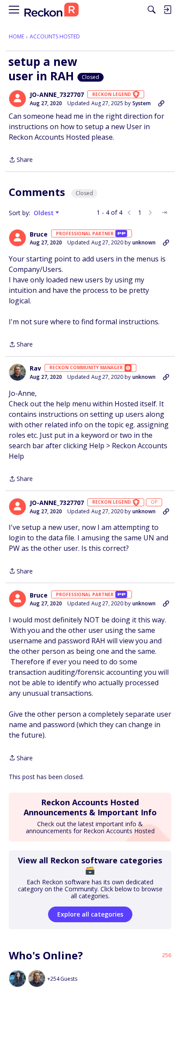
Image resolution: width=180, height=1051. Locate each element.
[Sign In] (167, 9)
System (141, 103)
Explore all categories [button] (90, 914)
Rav (35, 368)
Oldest (44, 213)
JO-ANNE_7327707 (57, 95)
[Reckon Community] (51, 10)
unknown (144, 242)
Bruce (39, 234)
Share (21, 160)
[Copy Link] (161, 103)
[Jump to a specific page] (164, 213)
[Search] (151, 9)
